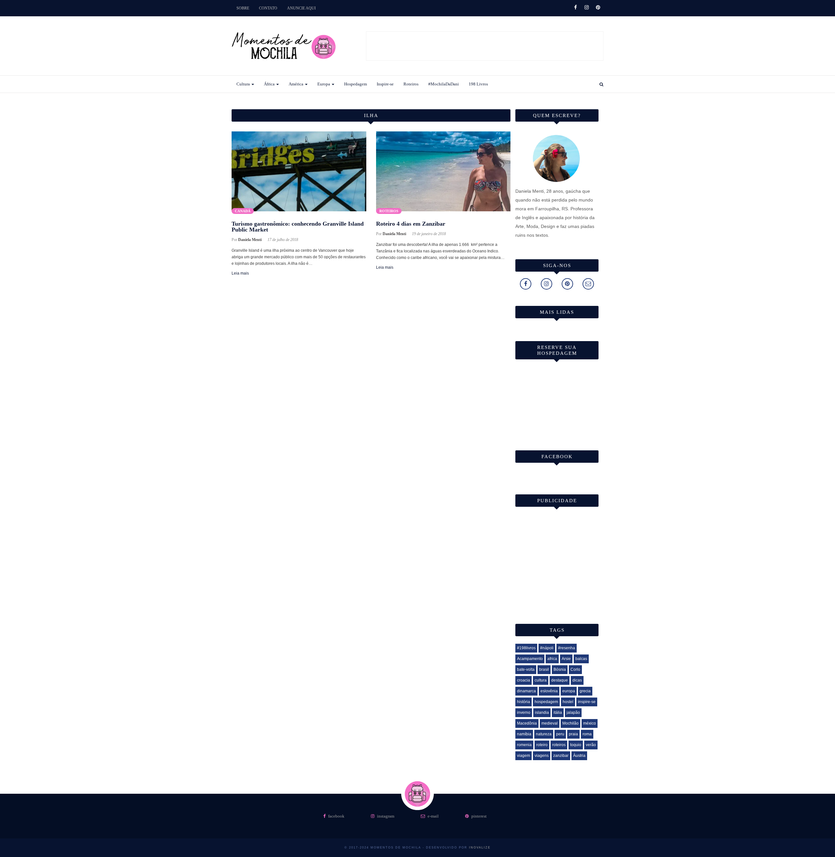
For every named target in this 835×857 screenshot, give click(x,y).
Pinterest (478, 816)
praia (573, 734)
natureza (544, 734)
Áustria (579, 755)
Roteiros (388, 211)
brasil (544, 669)
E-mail (433, 816)
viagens (542, 755)
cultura (541, 680)
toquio (575, 745)
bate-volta (526, 669)
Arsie (566, 658)
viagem (523, 755)
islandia (542, 712)
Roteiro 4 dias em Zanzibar (410, 223)
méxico (589, 723)
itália (558, 712)
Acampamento (530, 658)
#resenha (566, 648)
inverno (523, 712)
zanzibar (561, 755)
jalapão (573, 712)
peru (560, 734)
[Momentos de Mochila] (284, 70)
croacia (523, 680)
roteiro (542, 745)
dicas (577, 680)
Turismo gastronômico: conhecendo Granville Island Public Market (298, 226)
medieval (549, 723)
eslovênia (549, 691)
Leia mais (240, 273)
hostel (568, 701)
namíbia (524, 734)
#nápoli (547, 648)
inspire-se (587, 701)
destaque (559, 680)
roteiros (559, 745)
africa (552, 658)
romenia (524, 745)
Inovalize (480, 847)
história (523, 701)
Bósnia (560, 669)
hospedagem (546, 701)
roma (587, 734)
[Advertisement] (485, 46)
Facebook (335, 816)
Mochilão (570, 723)
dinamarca (526, 691)
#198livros (526, 648)
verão (591, 745)
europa (568, 691)
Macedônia (527, 723)
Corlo (575, 669)
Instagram (385, 816)
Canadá (242, 211)
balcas (581, 658)
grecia (585, 691)
